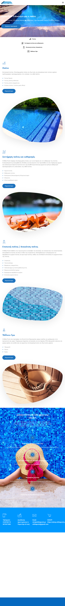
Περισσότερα (9, 91)
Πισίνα (34, 39)
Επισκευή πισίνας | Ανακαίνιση (34, 47)
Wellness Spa (34, 51)
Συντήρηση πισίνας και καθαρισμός (34, 43)
